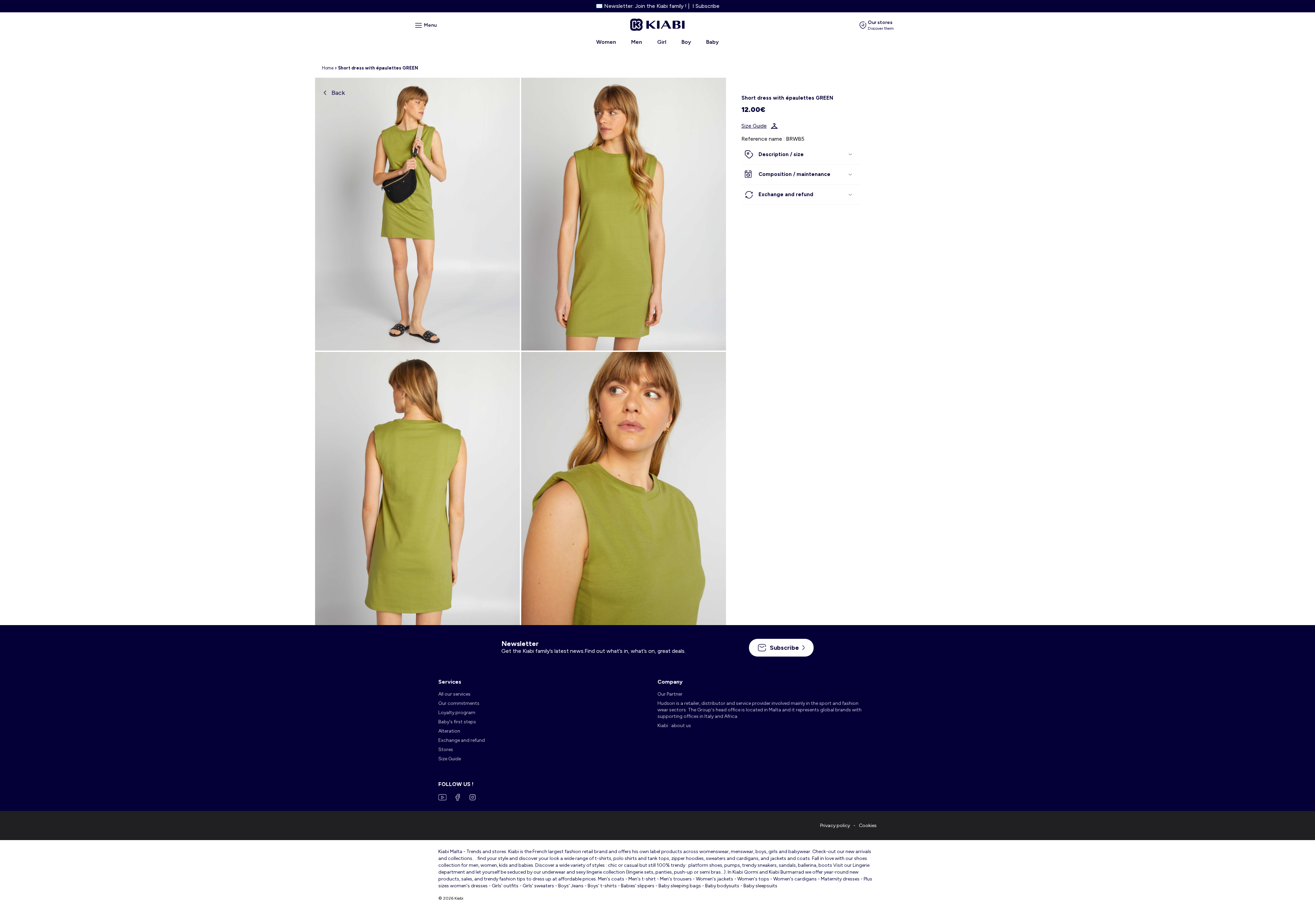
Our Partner (670, 694)
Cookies (868, 825)
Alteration (449, 731)
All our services (454, 694)
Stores (445, 749)
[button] (801, 155)
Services (449, 682)
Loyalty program (456, 712)
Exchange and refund (461, 740)
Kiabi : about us (674, 725)
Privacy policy (835, 825)
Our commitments (458, 703)
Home (328, 68)
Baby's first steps (457, 722)
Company (670, 682)
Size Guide (754, 126)
